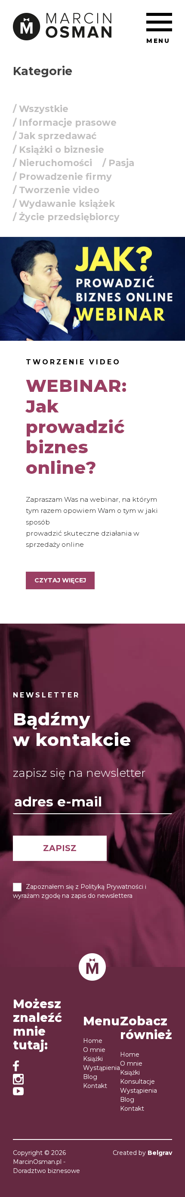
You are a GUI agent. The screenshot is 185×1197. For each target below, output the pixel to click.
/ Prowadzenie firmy (62, 176)
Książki (93, 1059)
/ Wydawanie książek (64, 203)
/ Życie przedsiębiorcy (66, 217)
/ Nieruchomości (52, 163)
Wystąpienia (101, 1068)
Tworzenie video (73, 362)
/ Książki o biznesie (58, 149)
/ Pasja (118, 163)
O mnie (94, 1050)
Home (92, 1041)
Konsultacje (137, 1081)
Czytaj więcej (60, 580)
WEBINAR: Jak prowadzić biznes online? (76, 426)
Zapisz (60, 848)
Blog (90, 1077)
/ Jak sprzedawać (54, 135)
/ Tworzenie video (56, 190)
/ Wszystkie (40, 108)
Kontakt (95, 1086)
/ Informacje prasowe (65, 122)
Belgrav (160, 1153)
